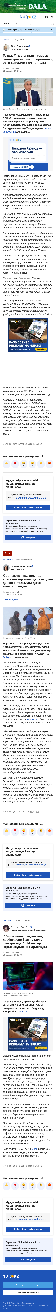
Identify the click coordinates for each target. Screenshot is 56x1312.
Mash (35, 1149)
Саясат (6, 24)
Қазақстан (20, 24)
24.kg (6, 657)
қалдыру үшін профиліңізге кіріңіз (31, 497)
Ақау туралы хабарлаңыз (28, 1285)
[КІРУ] (52, 17)
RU (46, 17)
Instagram (30, 538)
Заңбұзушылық (23, 920)
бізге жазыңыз (35, 444)
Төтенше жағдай (24, 560)
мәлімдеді (32, 719)
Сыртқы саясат (34, 24)
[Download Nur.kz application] (28, 6)
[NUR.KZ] (28, 17)
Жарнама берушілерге (27, 1292)
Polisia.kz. (23, 1011)
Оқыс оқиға (8, 560)
